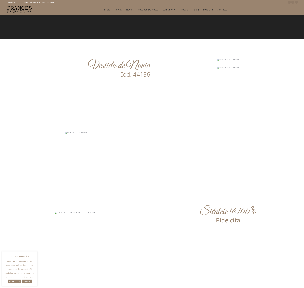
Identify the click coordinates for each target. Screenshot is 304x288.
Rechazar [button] (27, 281)
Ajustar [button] (11, 281)
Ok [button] (19, 281)
